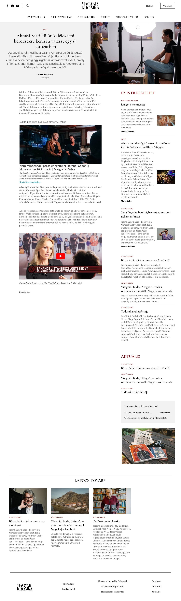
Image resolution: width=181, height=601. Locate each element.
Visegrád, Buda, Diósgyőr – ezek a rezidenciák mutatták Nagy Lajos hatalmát (68, 525)
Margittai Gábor (128, 131)
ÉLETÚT (105, 17)
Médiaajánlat (68, 589)
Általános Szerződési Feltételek (112, 581)
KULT (45, 29)
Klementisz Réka (128, 246)
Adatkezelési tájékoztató (112, 586)
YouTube (156, 591)
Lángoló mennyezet (133, 104)
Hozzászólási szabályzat (112, 591)
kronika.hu (48, 74)
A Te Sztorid (86, 17)
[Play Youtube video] (60, 256)
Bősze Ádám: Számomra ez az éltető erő (145, 260)
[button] (27, 6)
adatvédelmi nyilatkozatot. (154, 418)
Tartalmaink (36, 17)
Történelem (127, 283)
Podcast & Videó (127, 17)
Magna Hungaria (129, 101)
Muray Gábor (126, 201)
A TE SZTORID (127, 209)
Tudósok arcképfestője (134, 311)
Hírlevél (150, 6)
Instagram (156, 586)
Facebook (156, 581)
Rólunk (149, 17)
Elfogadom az (147, 418)
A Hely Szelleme (61, 17)
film (28, 292)
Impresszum (68, 583)
